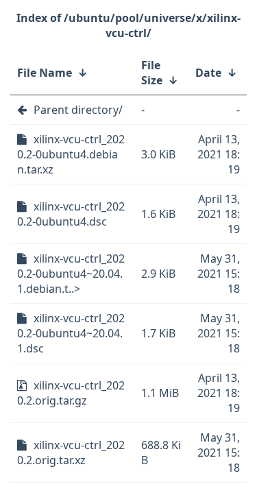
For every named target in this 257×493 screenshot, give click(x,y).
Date (208, 72)
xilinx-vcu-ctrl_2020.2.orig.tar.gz (71, 393)
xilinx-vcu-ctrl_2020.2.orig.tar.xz (71, 452)
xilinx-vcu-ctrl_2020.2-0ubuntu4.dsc (71, 214)
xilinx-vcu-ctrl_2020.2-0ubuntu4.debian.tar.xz (71, 154)
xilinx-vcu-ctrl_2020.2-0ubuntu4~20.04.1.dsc (71, 333)
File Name (44, 72)
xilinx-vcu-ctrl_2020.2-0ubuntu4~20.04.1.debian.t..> (71, 273)
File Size (151, 73)
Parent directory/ (78, 109)
